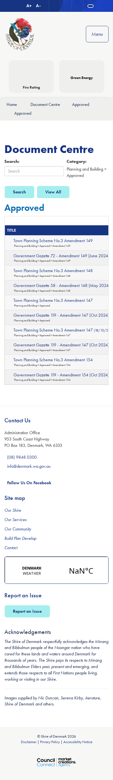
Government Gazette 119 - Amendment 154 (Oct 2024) (61, 375)
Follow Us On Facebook (29, 483)
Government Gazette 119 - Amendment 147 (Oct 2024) (61, 315)
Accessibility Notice (77, 741)
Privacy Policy (50, 741)
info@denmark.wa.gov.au (28, 466)
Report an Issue (27, 611)
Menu (97, 34)
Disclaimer (28, 741)
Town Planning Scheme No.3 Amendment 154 (53, 360)
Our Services (15, 519)
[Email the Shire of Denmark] (54, 6)
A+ (29, 6)
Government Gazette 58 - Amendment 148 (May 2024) (61, 285)
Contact (10, 548)
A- (38, 6)
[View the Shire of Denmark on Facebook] (77, 6)
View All (53, 192)
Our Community (17, 529)
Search (19, 192)
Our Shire (12, 510)
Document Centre (45, 104)
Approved (80, 104)
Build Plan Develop (20, 538)
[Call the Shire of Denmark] (66, 6)
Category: (76, 161)
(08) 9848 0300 (22, 457)
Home (12, 104)
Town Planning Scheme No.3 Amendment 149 (53, 240)
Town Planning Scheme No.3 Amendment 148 (53, 270)
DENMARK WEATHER (56, 570)
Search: (11, 161)
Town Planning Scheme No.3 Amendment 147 (53, 300)
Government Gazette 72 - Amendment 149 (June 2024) (61, 256)
